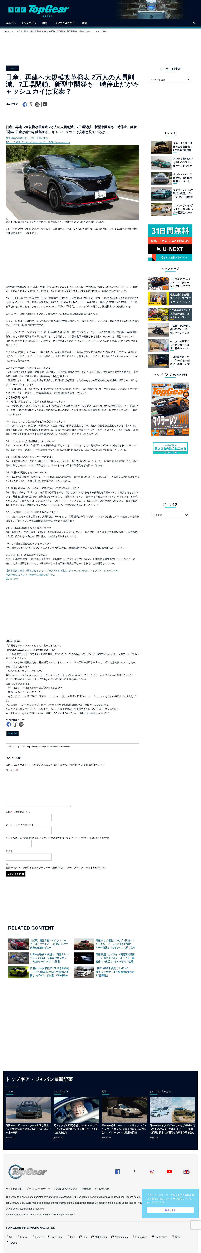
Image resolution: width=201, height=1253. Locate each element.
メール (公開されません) (19, 825)
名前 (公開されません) (18, 812)
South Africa (161, 1237)
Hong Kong (57, 1237)
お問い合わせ (102, 1188)
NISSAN (12, 733)
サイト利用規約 (14, 1188)
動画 (44, 23)
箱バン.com (12, 579)
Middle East (101, 1237)
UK (11, 1237)
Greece (39, 1237)
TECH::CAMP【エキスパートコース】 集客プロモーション (38, 142)
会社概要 (86, 1188)
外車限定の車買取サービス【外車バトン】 (28, 138)
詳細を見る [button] (158, 1202)
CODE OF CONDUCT (65, 1188)
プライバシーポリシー (38, 1188)
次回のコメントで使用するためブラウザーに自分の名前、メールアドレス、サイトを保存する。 (56, 867)
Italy (85, 1237)
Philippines (141, 1237)
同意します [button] (170, 1210)
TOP (6, 31)
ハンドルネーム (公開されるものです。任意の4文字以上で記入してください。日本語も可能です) (57, 838)
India (72, 1237)
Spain (178, 1237)
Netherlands (121, 1237)
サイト (9, 851)
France (24, 1237)
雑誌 (84, 23)
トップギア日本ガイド (65, 23)
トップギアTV (29, 23)
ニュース (11, 23)
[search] (194, 23)
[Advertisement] (100, 47)
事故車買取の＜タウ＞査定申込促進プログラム (30, 574)
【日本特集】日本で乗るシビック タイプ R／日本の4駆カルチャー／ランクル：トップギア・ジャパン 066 (62, 570)
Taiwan (13, 1243)
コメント (12, 770)
